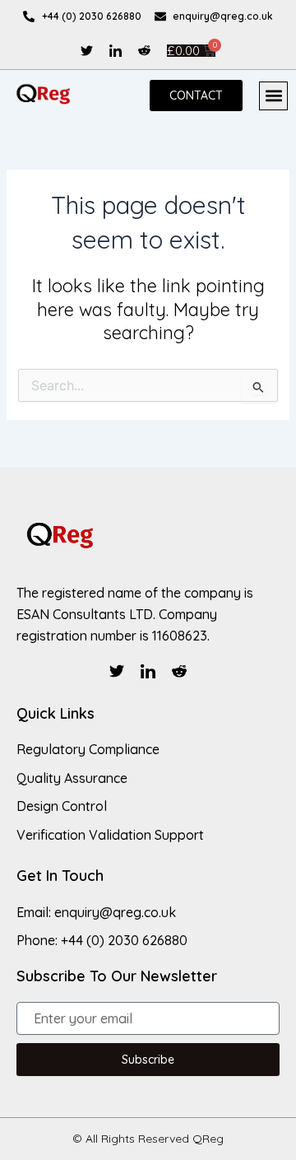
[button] (273, 96)
